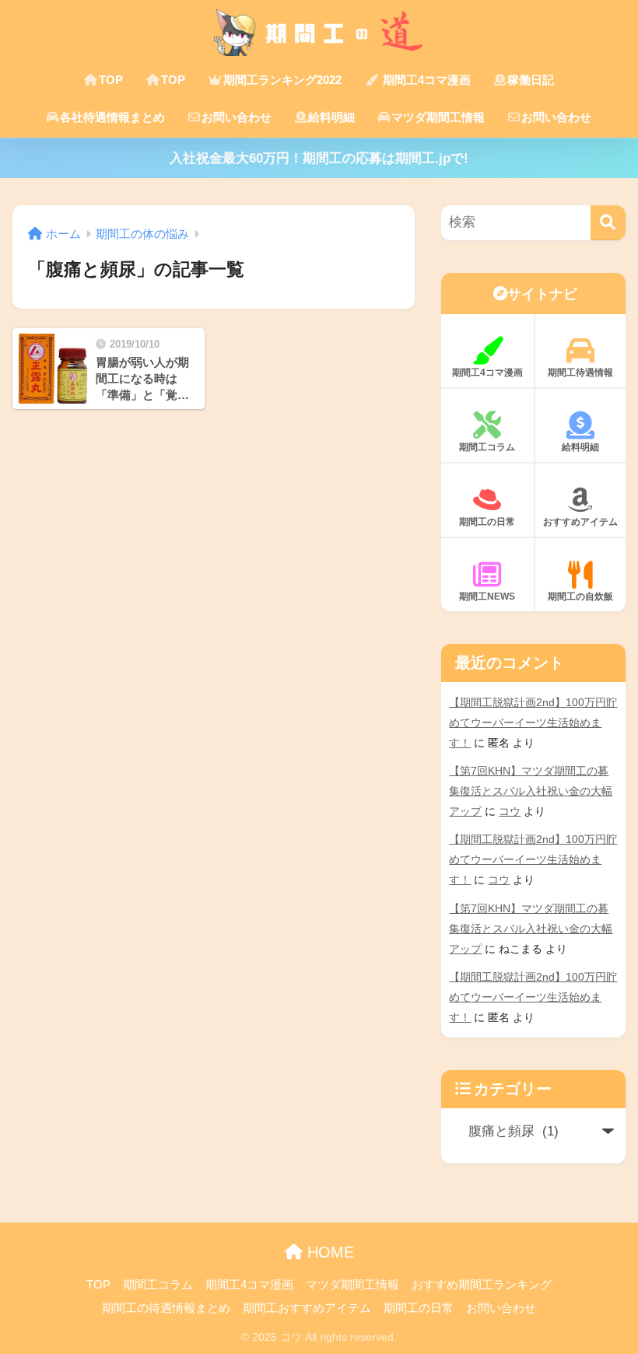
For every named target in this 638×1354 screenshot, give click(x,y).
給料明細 (331, 117)
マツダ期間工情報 (438, 117)
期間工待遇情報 (580, 372)
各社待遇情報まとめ (112, 117)
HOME (328, 1252)
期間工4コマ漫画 (425, 79)
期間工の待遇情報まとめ (166, 1308)
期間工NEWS (487, 596)
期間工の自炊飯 (580, 596)
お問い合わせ (237, 117)
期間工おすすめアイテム (307, 1308)
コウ (510, 811)
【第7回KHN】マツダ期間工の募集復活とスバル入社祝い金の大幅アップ (530, 790)
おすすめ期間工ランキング (482, 1285)
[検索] (608, 222)
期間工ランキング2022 (282, 79)
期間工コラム (487, 447)
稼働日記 (530, 79)
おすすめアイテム (580, 521)
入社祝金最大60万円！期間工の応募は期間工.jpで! (319, 158)
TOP (111, 79)
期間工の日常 (487, 521)
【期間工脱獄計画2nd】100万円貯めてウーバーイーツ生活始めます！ (533, 722)
